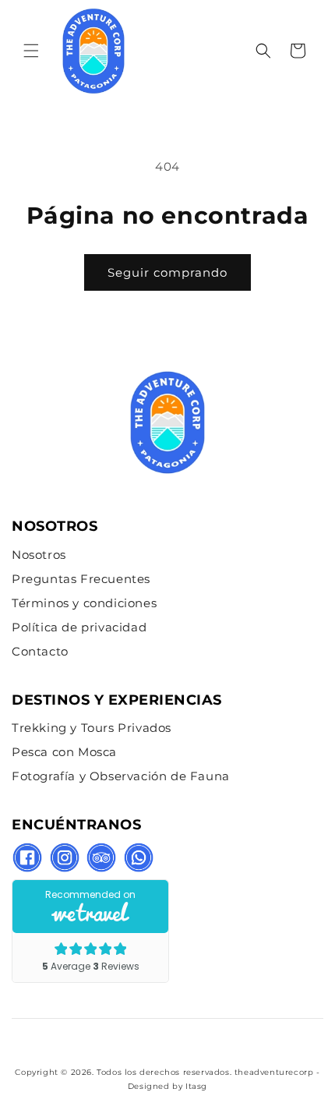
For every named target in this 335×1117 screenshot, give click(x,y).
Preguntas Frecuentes (81, 578)
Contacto (40, 651)
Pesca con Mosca (64, 751)
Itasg (196, 1086)
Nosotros (39, 554)
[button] (31, 51)
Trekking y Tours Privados (91, 727)
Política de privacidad (79, 627)
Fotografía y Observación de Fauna (121, 776)
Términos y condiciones (84, 603)
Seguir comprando (167, 272)
